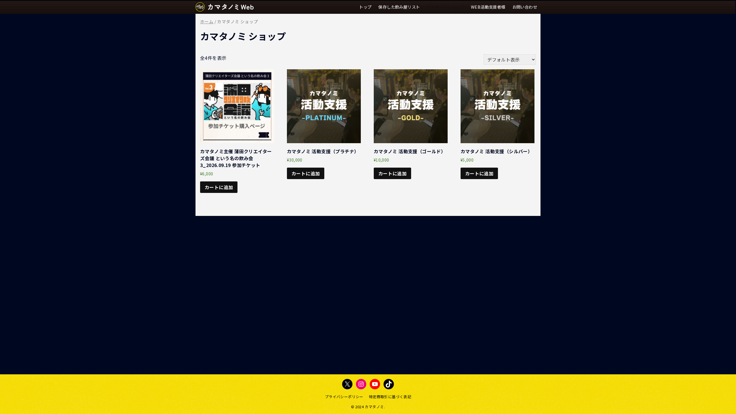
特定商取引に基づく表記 (390, 396)
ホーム (206, 21)
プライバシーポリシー (344, 396)
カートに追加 (219, 187)
